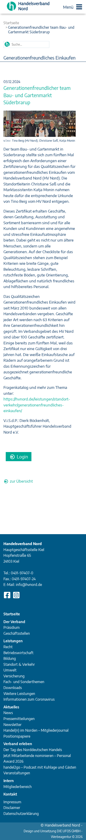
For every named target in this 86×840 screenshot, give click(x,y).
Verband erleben (17, 743)
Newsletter (12, 724)
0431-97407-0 (22, 573)
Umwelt (10, 670)
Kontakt (10, 794)
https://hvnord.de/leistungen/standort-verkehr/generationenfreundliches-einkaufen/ (36, 404)
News (8, 712)
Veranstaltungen (16, 773)
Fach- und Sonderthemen (23, 681)
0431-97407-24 (24, 579)
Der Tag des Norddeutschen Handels (32, 749)
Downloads (12, 687)
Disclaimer (11, 807)
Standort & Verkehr (19, 664)
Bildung (9, 658)
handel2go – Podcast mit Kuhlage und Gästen (39, 767)
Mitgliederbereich (17, 786)
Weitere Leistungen (19, 693)
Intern (8, 780)
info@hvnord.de (29, 584)
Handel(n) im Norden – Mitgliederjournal (36, 730)
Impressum (12, 802)
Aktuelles (11, 707)
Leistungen (13, 641)
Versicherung (14, 676)
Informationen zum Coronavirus (29, 699)
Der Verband (14, 621)
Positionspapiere (16, 736)
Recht (8, 647)
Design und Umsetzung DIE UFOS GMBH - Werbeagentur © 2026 (53, 831)
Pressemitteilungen (19, 718)
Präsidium (11, 627)
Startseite (11, 23)
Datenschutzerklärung (21, 813)
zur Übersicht (21, 481)
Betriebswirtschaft (18, 652)
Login (22, 456)
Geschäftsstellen (16, 633)
